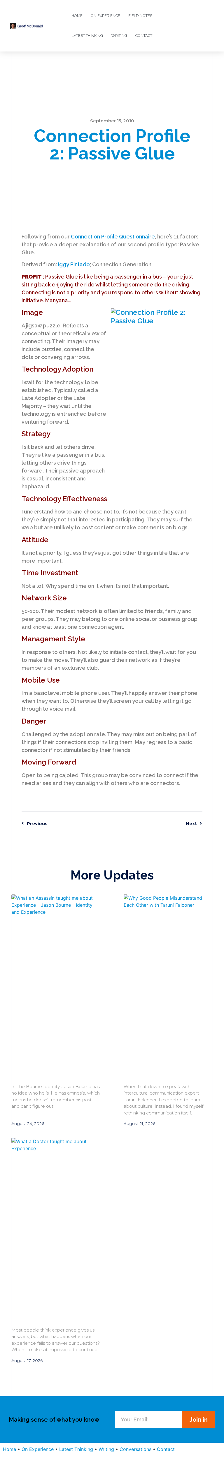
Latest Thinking (87, 35)
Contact (143, 35)
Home (77, 15)
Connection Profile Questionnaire (113, 236)
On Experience (105, 15)
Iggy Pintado (74, 264)
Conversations (135, 1449)
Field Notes (140, 15)
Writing (119, 35)
